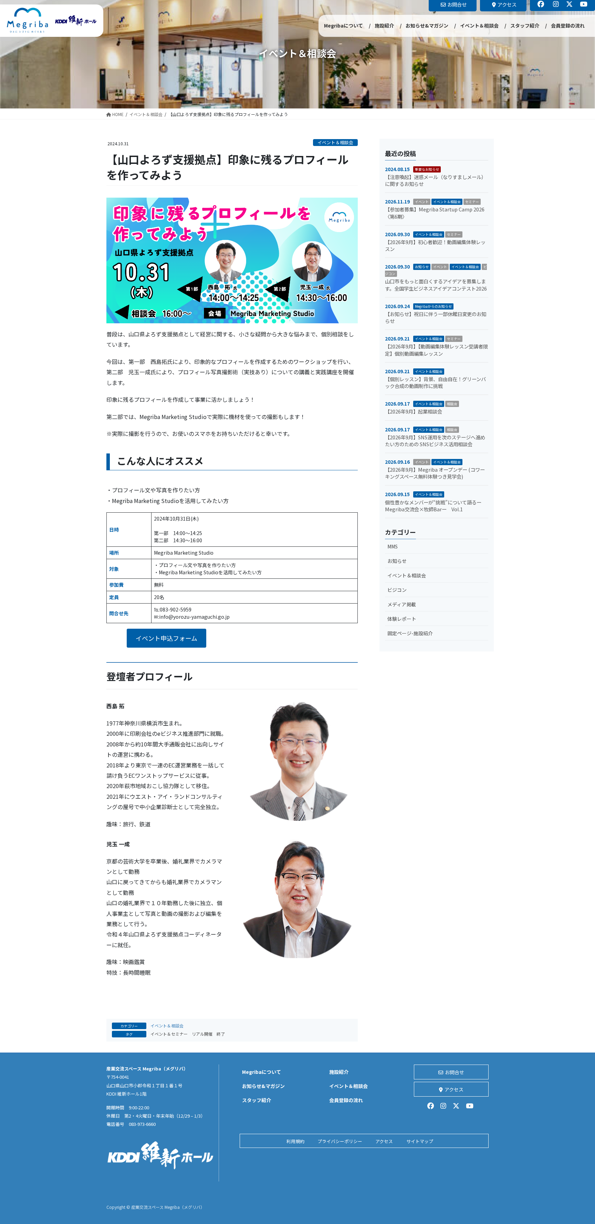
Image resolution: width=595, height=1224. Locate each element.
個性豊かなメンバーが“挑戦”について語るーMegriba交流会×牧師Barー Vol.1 (433, 506)
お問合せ (454, 1072)
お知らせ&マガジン (263, 1085)
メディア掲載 (401, 604)
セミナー (472, 201)
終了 (221, 1034)
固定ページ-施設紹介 (410, 633)
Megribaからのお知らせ (433, 306)
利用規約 (295, 1141)
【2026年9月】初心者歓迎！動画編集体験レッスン (435, 245)
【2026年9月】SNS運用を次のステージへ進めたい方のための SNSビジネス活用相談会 (435, 440)
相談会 (452, 403)
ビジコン (397, 589)
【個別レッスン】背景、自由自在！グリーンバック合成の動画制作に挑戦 (435, 382)
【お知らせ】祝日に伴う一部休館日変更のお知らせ (435, 317)
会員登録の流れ (346, 1100)
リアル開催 (202, 1034)
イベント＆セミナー (169, 1034)
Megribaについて (261, 1071)
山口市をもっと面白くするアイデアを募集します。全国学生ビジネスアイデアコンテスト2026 (436, 285)
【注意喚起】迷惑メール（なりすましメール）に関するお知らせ (435, 180)
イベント (422, 201)
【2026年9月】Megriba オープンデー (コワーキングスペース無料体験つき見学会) (435, 473)
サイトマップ (419, 1141)
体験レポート (401, 618)
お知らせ (422, 266)
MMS (392, 546)
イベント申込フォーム (166, 638)
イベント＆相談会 (335, 142)
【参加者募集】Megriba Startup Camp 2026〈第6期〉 (434, 213)
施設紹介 (338, 1071)
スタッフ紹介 (256, 1100)
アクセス (454, 1089)
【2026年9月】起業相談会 (413, 411)
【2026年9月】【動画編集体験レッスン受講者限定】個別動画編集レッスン (436, 350)
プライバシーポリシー (339, 1141)
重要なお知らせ (427, 169)
